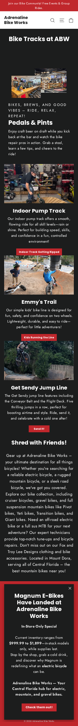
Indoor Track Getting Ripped (39, 252)
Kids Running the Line (39, 337)
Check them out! (39, 707)
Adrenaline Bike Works (16, 20)
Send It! (39, 429)
